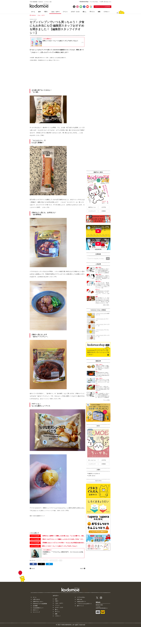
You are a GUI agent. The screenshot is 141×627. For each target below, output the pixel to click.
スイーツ (45, 560)
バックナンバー (92, 211)
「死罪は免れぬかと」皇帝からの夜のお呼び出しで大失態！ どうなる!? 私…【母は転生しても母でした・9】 (103, 277)
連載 (99, 11)
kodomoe (33, 15)
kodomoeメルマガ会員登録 (102, 6)
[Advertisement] (57, 75)
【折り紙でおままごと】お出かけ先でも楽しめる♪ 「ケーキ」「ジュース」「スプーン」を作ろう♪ (102, 292)
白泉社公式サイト (81, 601)
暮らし (84, 11)
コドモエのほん (94, 1)
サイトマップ (36, 612)
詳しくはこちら (92, 460)
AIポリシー (36, 610)
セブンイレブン (53, 560)
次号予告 (104, 207)
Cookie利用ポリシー (38, 607)
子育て (46, 11)
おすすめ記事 (35, 535)
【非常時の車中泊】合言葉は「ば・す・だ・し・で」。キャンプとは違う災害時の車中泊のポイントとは (102, 374)
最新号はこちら (92, 207)
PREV (82, 568)
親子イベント (80, 605)
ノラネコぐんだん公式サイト (84, 603)
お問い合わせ (91, 475)
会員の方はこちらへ (38, 601)
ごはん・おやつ (55, 11)
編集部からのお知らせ (94, 473)
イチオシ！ (107, 11)
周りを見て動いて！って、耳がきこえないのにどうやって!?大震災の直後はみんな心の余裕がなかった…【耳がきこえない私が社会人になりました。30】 (102, 300)
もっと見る (107, 400)
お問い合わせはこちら (106, 1)
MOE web (79, 599)
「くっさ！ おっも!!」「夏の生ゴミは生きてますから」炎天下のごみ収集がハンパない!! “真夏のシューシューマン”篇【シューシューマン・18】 (103, 285)
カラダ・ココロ (75, 11)
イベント (65, 11)
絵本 (39, 11)
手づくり (92, 11)
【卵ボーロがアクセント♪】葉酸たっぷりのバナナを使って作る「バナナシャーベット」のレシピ (63, 539)
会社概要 (35, 605)
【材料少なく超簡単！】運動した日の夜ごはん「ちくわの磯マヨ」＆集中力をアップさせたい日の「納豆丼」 (63, 535)
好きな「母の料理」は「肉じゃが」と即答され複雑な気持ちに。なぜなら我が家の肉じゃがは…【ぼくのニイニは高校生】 (102, 270)
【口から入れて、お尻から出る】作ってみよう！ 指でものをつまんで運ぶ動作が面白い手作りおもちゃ (103, 388)
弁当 (61, 560)
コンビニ (39, 560)
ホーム (33, 11)
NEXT (33, 568)
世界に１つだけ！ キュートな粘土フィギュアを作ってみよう (59, 546)
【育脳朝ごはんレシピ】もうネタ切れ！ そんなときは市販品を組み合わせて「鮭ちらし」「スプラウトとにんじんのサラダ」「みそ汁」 (63, 542)
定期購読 (104, 211)
